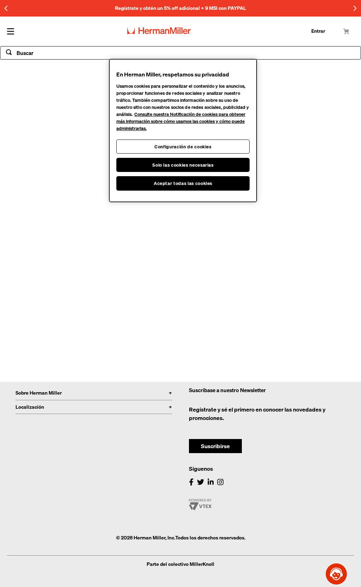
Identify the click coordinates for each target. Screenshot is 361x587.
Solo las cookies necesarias (183, 164)
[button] (215, 443)
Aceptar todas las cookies (183, 183)
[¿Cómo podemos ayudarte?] (336, 574)
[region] (183, 130)
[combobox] (180, 53)
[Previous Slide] (6, 8)
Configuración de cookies (183, 146)
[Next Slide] (355, 8)
